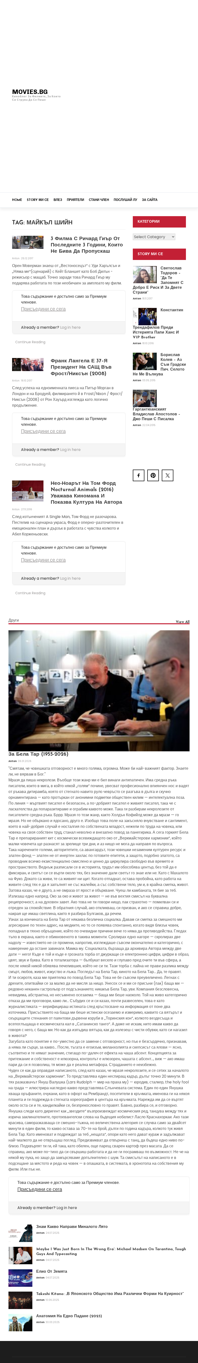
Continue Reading (30, 342)
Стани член (99, 200)
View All (183, 622)
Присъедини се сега (43, 308)
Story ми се (38, 200)
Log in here (70, 327)
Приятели (75, 200)
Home (17, 200)
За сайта (149, 200)
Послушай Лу (125, 200)
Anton (16, 258)
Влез (58, 200)
